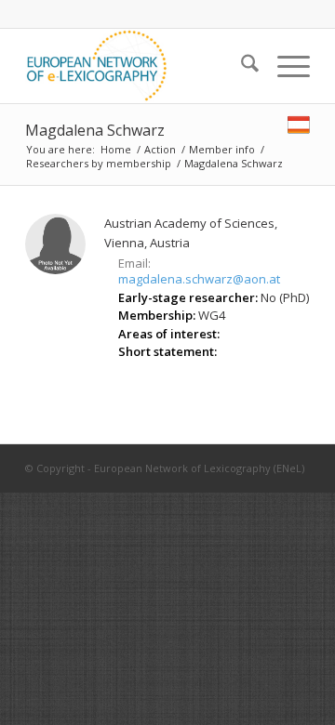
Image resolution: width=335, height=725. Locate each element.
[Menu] (284, 66)
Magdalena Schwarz (95, 130)
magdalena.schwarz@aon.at (199, 278)
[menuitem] (240, 66)
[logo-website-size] (139, 66)
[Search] (240, 66)
